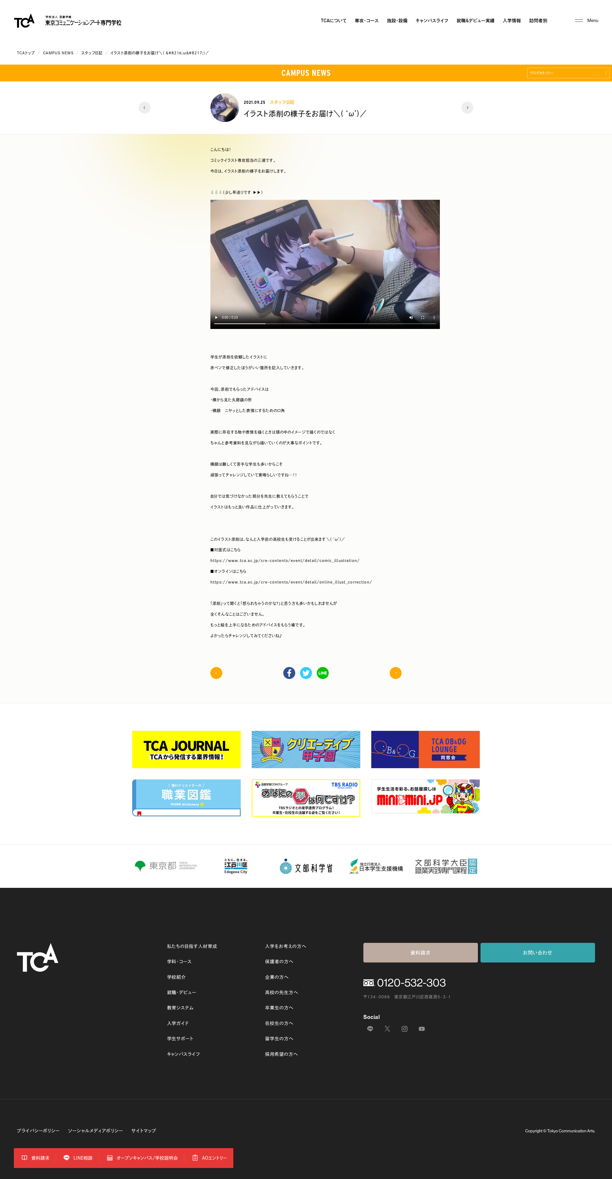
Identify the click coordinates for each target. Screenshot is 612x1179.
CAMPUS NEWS (58, 53)
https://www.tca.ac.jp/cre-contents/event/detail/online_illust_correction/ (291, 582)
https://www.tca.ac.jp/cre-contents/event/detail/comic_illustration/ (285, 560)
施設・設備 (397, 20)
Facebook (289, 673)
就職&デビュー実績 (476, 20)
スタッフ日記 (92, 53)
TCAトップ (26, 53)
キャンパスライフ (432, 20)
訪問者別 (538, 20)
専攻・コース (367, 20)
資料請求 (420, 952)
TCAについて (334, 20)
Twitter (306, 673)
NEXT (467, 108)
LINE (323, 673)
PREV (145, 108)
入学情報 (512, 20)
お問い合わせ (538, 952)
